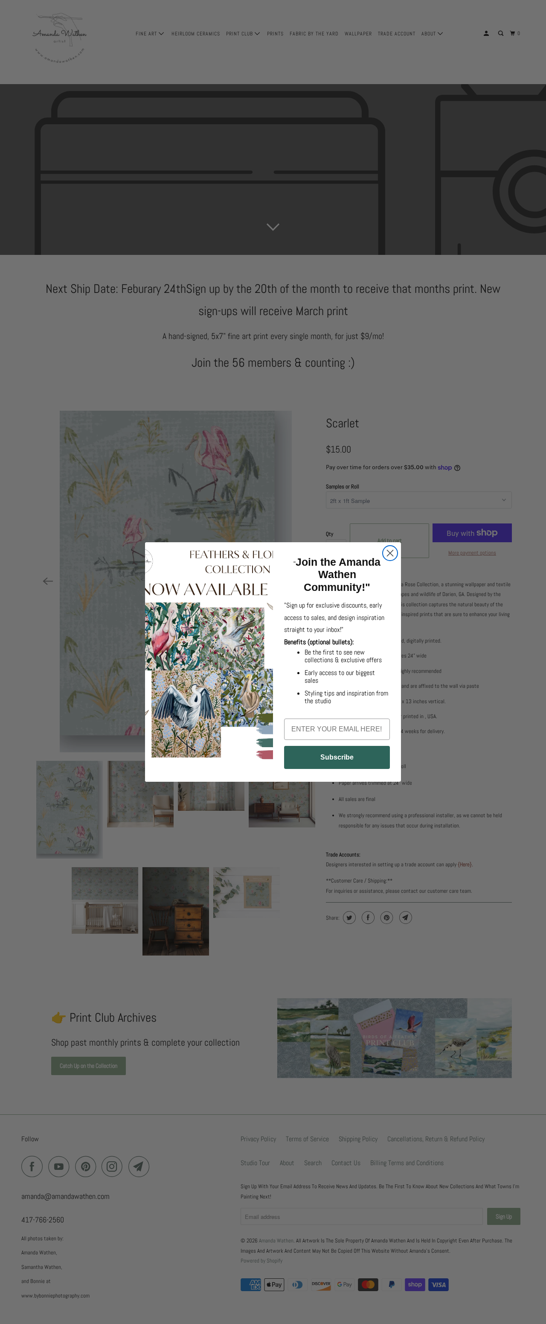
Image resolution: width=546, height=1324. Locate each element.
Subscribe (337, 757)
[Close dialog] (390, 553)
